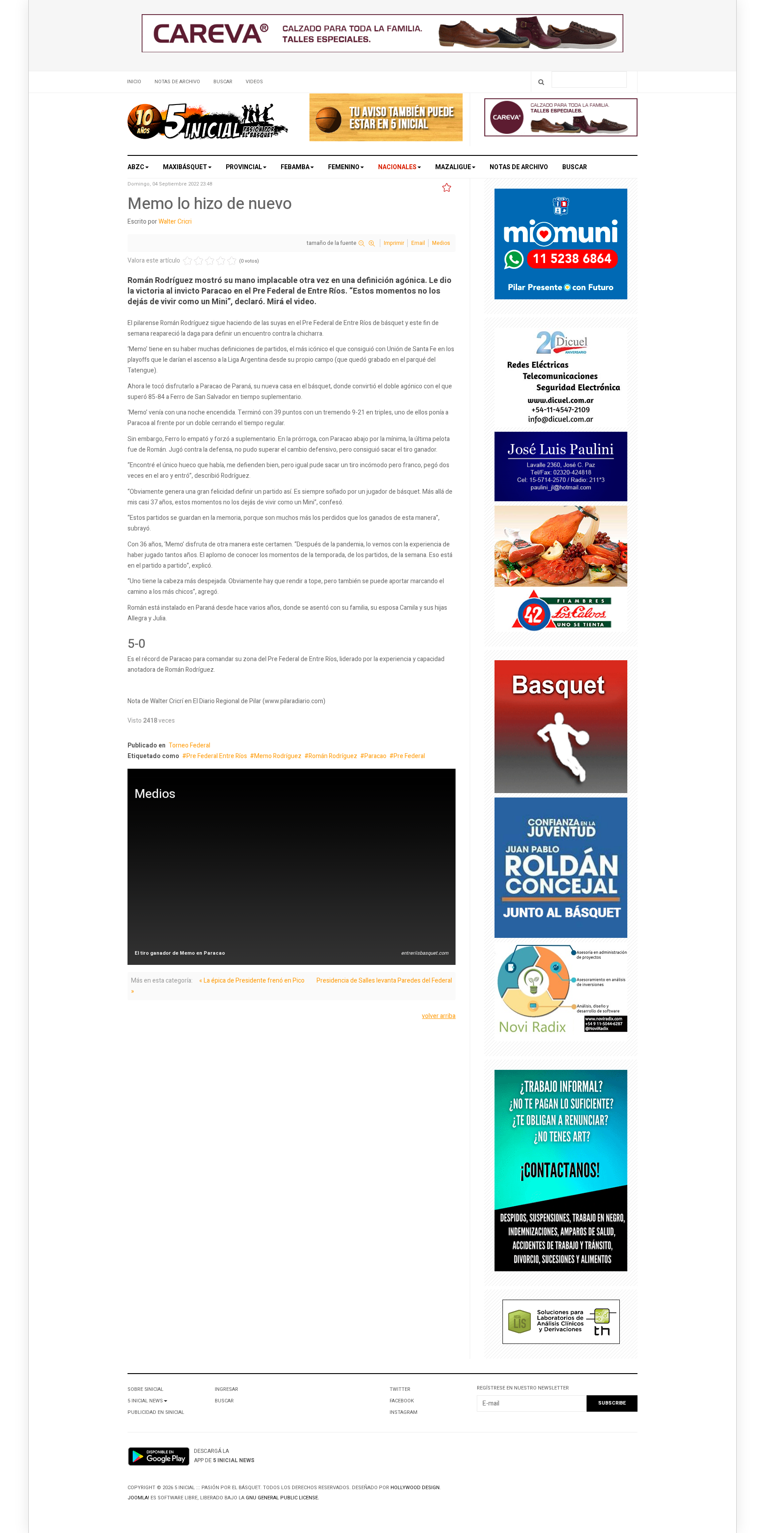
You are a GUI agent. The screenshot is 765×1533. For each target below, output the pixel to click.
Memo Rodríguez (277, 756)
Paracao (375, 756)
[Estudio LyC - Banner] (561, 1172)
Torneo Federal (189, 745)
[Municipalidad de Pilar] (561, 246)
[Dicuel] (561, 379)
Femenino (343, 167)
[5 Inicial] (208, 124)
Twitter (400, 1389)
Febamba (295, 167)
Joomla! (138, 1498)
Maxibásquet (185, 167)
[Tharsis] (561, 1323)
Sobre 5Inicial (145, 1389)
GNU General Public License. (282, 1498)
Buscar (222, 81)
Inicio (134, 81)
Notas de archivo (177, 81)
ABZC (136, 167)
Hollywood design (415, 1487)
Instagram (403, 1412)
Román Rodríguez (333, 756)
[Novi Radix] (561, 994)
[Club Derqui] (561, 728)
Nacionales (397, 167)
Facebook (402, 1401)
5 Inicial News (145, 1401)
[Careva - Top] (382, 35)
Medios (441, 243)
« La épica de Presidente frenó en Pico (252, 980)
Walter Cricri (175, 221)
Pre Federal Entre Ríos (216, 756)
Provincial (244, 167)
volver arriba (439, 1016)
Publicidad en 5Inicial (156, 1412)
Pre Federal (409, 756)
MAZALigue (453, 167)
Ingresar (226, 1389)
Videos (254, 81)
